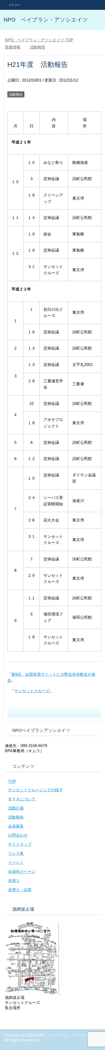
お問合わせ (18, 835)
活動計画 (16, 808)
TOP (39, 40)
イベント (16, 862)
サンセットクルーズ (32, 691)
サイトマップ (20, 844)
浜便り (14, 881)
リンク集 (16, 853)
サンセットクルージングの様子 (35, 790)
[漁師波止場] (32, 993)
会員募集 (16, 826)
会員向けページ (21, 871)
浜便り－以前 (20, 890)
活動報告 (16, 95)
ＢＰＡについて (21, 799)
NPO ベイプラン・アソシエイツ (46, 20)
